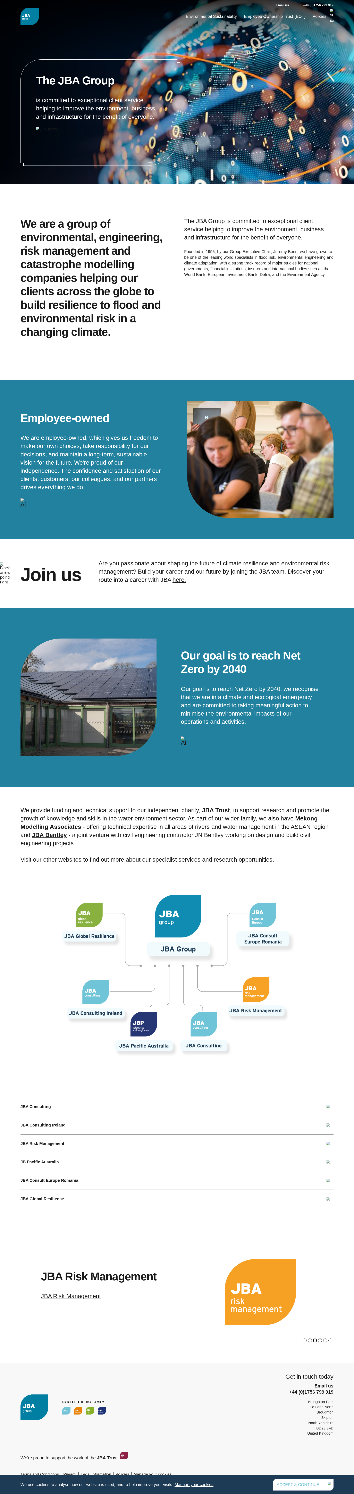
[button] (305, 1340)
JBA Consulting (35, 1107)
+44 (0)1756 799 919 (318, 5)
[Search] (332, 16)
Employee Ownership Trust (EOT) (275, 16)
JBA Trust (216, 810)
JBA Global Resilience (42, 1199)
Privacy (69, 1474)
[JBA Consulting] (29, 16)
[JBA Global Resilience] (90, 1411)
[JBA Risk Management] (78, 1411)
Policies (319, 16)
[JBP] (102, 1411)
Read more (99, 111)
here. (179, 579)
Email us (282, 5)
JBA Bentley (49, 835)
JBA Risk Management (42, 1143)
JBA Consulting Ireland (43, 1125)
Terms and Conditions (39, 1474)
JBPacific (53, 1296)
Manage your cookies (153, 1474)
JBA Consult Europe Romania (49, 1180)
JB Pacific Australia (39, 1162)
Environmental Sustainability (211, 16)
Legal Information (96, 1474)
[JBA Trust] (123, 1457)
